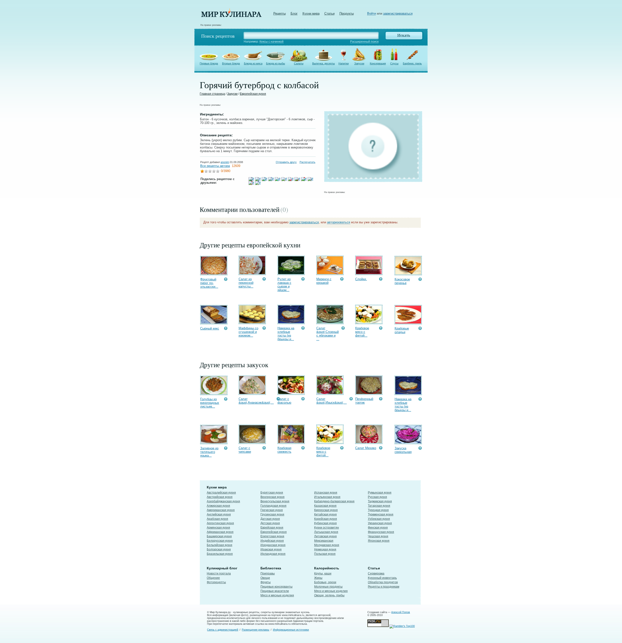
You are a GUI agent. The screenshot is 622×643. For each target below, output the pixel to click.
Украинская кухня (380, 523)
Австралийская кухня (221, 492)
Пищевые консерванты (276, 586)
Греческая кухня (271, 510)
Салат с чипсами (245, 449)
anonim (225, 162)
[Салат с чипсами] (252, 442)
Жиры (318, 578)
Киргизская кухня (326, 510)
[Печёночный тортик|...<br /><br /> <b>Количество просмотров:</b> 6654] (380, 399)
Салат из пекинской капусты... (246, 282)
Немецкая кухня (325, 549)
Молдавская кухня (326, 545)
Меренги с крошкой (323, 281)
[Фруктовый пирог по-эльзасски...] (214, 273)
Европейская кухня (253, 94)
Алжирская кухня (218, 505)
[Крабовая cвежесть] (291, 442)
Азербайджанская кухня (223, 501)
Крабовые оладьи (402, 330)
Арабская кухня (217, 519)
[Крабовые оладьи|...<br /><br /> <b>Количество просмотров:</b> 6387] (420, 329)
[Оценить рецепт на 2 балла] (206, 172)
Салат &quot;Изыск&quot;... (331, 400)
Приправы (267, 573)
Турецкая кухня (378, 510)
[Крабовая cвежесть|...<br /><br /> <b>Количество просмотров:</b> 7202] (303, 448)
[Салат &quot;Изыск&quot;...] (330, 393)
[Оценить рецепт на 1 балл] (202, 172)
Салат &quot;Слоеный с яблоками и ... (327, 333)
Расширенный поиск (364, 41)
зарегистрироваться (398, 13)
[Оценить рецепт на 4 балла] (214, 172)
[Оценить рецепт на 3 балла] (210, 172)
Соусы (394, 63)
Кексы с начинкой (271, 41)
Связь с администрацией (222, 629)
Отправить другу (286, 162)
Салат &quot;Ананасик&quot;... (256, 400)
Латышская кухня (326, 532)
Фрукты (265, 582)
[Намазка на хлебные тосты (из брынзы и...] (291, 322)
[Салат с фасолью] (291, 393)
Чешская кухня (378, 536)
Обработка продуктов (383, 582)
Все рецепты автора (215, 166)
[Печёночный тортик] (369, 393)
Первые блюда (209, 63)
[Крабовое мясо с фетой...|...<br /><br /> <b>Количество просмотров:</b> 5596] (380, 328)
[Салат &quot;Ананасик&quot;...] (252, 393)
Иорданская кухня (272, 545)
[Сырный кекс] (214, 322)
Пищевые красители (274, 591)
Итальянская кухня (327, 497)
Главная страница (212, 94)
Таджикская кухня (380, 501)
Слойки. (361, 279)
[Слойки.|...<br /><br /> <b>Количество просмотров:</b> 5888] (380, 279)
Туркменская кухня (380, 514)
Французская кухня (381, 532)
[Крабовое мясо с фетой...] (369, 322)
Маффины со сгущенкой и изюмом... (248, 331)
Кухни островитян (326, 527)
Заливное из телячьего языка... (209, 451)
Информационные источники (291, 629)
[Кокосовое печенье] (408, 273)
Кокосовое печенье (402, 281)
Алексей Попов (400, 612)
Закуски (359, 63)
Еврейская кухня (271, 527)
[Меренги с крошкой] (330, 273)
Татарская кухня (379, 505)
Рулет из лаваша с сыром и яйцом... (284, 284)
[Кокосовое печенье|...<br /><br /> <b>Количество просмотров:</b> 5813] (420, 280)
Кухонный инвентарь (382, 578)
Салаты (298, 63)
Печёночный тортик (364, 400)
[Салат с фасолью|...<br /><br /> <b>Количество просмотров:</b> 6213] (303, 399)
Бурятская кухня (271, 492)
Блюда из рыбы (275, 63)
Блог (294, 13)
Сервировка (376, 573)
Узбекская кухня (379, 519)
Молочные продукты (328, 586)
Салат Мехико (365, 448)
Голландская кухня (273, 505)
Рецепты (279, 13)
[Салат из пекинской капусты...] (252, 273)
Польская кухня (325, 554)
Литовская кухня (325, 536)
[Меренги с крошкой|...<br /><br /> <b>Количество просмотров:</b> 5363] (342, 279)
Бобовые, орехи (325, 582)
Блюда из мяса (253, 63)
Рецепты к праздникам (383, 586)
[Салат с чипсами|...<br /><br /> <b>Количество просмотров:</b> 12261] (264, 448)
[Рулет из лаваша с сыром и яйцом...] (291, 273)
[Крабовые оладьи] (408, 322)
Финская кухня (378, 527)
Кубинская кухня (325, 523)
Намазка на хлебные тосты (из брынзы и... (285, 333)
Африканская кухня (220, 532)
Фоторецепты (216, 582)
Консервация (378, 63)
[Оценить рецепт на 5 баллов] (218, 172)
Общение (213, 578)
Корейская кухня (325, 519)
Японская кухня (378, 540)
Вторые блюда (231, 63)
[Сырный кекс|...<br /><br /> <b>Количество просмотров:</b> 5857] (225, 329)
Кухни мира (311, 13)
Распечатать (307, 162)
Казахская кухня (325, 505)
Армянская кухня (218, 527)
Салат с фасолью (284, 400)
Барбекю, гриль (412, 63)
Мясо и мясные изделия (277, 595)
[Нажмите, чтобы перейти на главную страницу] (231, 16)
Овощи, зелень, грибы (329, 595)
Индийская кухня (272, 540)
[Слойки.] (369, 273)
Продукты (346, 13)
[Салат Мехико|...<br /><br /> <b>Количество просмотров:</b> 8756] (380, 448)
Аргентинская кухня (220, 523)
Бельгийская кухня (219, 545)
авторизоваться (338, 222)
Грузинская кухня (272, 514)
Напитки (343, 63)
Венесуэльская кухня (274, 501)
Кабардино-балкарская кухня (334, 501)
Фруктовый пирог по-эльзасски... (209, 283)
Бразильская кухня (220, 554)
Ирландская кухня (272, 554)
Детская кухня (270, 523)
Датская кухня (270, 519)
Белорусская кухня (220, 540)
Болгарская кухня (219, 549)
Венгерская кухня (272, 497)
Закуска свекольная (403, 450)
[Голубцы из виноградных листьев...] (214, 393)
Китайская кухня (325, 514)
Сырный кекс (209, 328)
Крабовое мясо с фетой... (362, 331)
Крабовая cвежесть (284, 449)
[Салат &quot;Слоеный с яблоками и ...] (330, 322)
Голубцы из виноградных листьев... (209, 402)
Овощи (265, 578)
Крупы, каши (322, 573)
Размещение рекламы (255, 629)
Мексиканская (323, 540)
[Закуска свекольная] (408, 442)
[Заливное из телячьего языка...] (214, 442)
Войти (371, 13)
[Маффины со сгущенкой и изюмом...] (252, 322)
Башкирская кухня (219, 536)
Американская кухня (221, 510)
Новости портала (219, 573)
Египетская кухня (272, 536)
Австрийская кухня (220, 497)
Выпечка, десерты (323, 63)
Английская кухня (219, 514)
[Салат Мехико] (369, 442)
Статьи (329, 13)
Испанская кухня (325, 492)
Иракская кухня (271, 549)
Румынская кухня (379, 492)
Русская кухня (377, 497)
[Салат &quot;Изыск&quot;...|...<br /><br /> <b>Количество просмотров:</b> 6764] (351, 399)
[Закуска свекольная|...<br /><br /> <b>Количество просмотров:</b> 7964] (420, 449)
